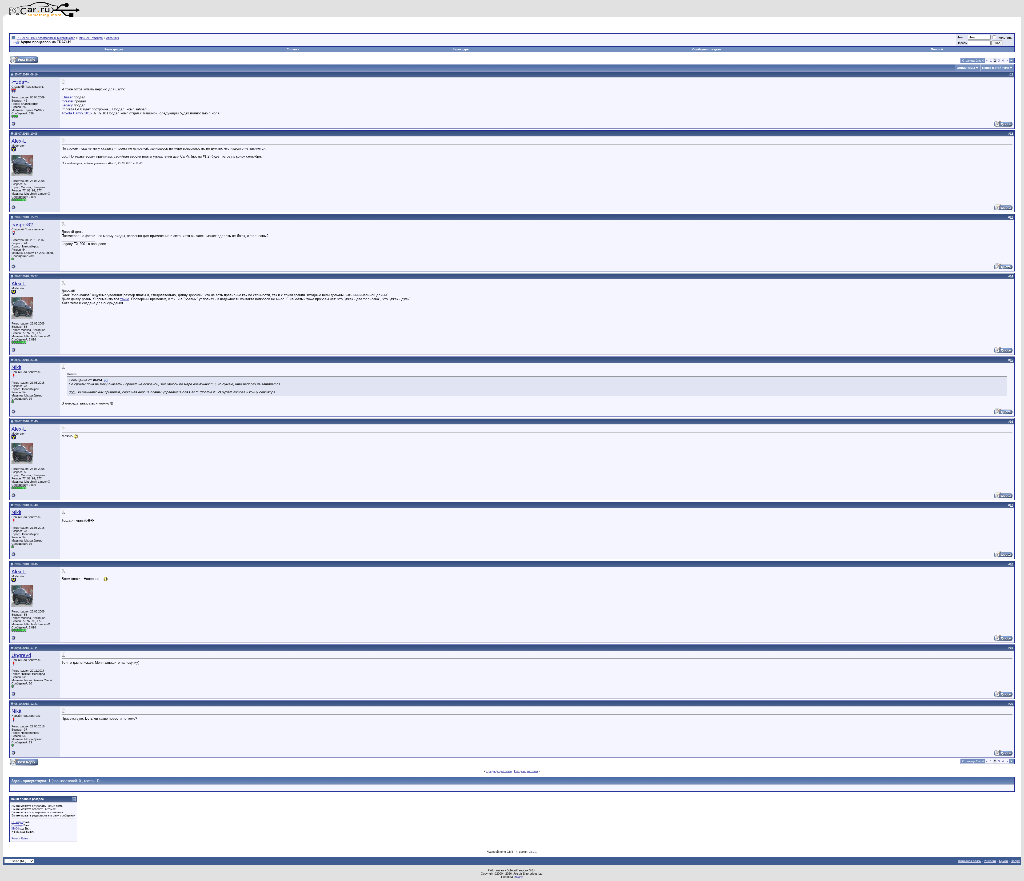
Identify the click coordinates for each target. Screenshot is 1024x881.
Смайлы (17, 825)
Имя (960, 37)
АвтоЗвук (112, 37)
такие (124, 299)
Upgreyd (21, 655)
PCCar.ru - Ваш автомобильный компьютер (46, 37)
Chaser (67, 97)
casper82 (22, 224)
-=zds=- (20, 82)
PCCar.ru (990, 861)
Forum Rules (19, 838)
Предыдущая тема (499, 771)
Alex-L (18, 141)
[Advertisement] (71, 25)
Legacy (67, 105)
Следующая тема (526, 771)
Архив (1003, 861)
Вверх (1015, 861)
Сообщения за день (706, 49)
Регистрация (114, 49)
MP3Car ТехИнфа (91, 37)
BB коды (17, 822)
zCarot (518, 876)
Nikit (16, 367)
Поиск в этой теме (995, 67)
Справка (293, 49)
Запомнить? (1005, 37)
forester (67, 101)
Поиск (935, 49)
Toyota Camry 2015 (77, 113)
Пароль (962, 43)
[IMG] (15, 828)
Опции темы (966, 67)
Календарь (461, 49)
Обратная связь (969, 861)
